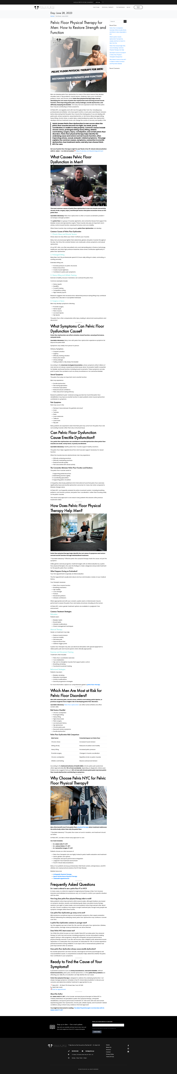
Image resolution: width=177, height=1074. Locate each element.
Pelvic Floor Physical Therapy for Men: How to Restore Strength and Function (78, 27)
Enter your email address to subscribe (102, 1021)
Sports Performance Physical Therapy (65, 876)
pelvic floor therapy (93, 684)
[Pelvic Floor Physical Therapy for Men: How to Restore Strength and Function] (78, 64)
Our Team (96, 7)
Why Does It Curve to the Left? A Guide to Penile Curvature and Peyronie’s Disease (118, 61)
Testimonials (120, 7)
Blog (128, 7)
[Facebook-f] (128, 1045)
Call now (98, 2)
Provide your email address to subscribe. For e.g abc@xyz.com (104, 1028)
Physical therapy (108, 7)
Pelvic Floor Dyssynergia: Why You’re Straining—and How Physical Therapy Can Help (117, 48)
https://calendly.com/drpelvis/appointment (89, 151)
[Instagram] (128, 1048)
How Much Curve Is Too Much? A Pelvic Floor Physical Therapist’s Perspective (118, 55)
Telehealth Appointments (61, 878)
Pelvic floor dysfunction (71, 705)
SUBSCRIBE (97, 1031)
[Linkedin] (128, 1051)
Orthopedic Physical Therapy (62, 874)
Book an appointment (59, 989)
